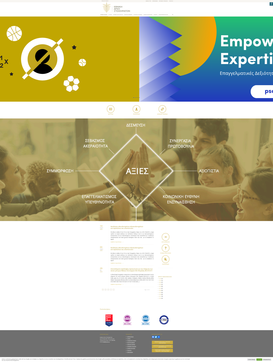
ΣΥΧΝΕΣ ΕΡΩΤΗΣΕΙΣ (131, 348)
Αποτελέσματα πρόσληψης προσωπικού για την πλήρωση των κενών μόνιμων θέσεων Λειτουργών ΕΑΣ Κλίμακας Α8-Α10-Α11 (132, 270)
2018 (160, 294)
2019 (160, 292)
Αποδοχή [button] (259, 359)
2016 (160, 298)
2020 (160, 290)
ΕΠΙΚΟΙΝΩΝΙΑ (155, 1)
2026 (160, 278)
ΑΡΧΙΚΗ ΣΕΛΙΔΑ (130, 336)
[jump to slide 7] (139, 97)
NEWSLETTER (148, 1)
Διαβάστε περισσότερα (116, 242)
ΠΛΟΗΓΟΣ (171, 1)
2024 (160, 282)
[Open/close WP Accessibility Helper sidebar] (271, 4)
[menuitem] (104, 14)
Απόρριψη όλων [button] (266, 359)
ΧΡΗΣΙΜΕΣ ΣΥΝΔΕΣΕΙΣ (163, 1)
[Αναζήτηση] (172, 14)
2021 (160, 288)
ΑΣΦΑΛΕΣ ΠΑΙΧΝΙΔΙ (131, 344)
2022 (160, 286)
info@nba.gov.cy (106, 341)
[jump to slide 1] (133, 97)
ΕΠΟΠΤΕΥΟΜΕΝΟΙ (131, 342)
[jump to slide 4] (136, 97)
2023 (160, 284)
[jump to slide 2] (134, 97)
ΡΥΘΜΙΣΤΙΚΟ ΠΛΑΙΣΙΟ (131, 340)
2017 (160, 296)
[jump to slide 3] (135, 97)
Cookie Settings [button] (251, 359)
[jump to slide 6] (138, 97)
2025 (160, 280)
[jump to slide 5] (137, 97)
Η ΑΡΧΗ (128, 338)
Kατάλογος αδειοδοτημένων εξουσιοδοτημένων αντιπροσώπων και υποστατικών (127, 227)
